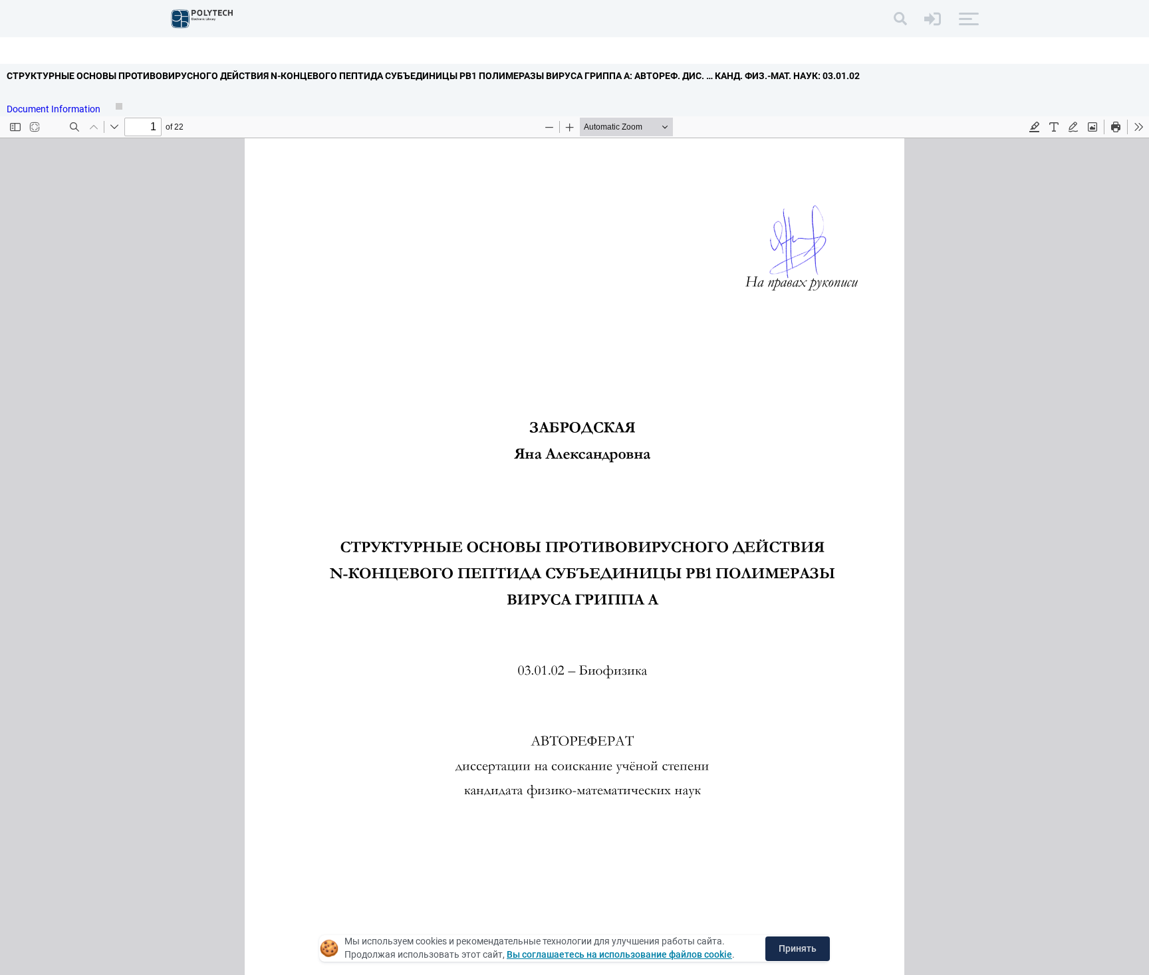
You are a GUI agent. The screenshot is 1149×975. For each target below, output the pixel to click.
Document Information (54, 109)
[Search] (900, 18)
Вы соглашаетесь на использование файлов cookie (619, 954)
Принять (798, 948)
